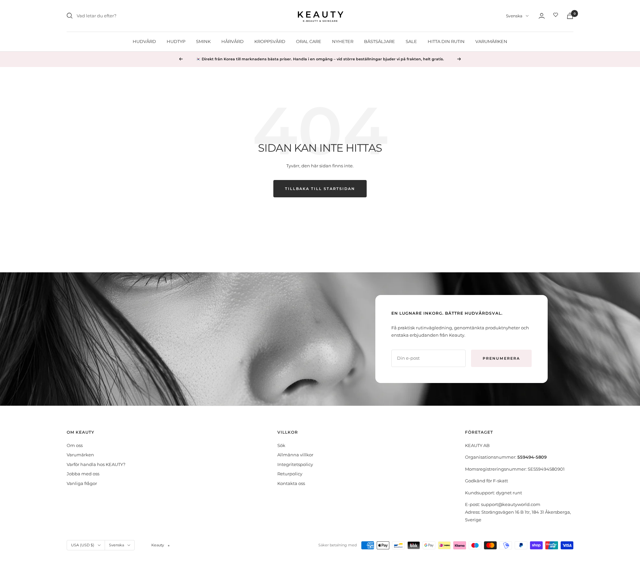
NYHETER (342, 41)
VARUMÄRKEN (491, 41)
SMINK (203, 41)
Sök (281, 445)
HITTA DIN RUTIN (446, 41)
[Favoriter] (556, 16)
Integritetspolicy (295, 464)
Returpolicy (289, 473)
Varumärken (80, 454)
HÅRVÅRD (232, 41)
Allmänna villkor (295, 454)
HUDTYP (176, 41)
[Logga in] (542, 16)
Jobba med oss (83, 473)
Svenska (514, 15)
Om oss (75, 445)
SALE (411, 41)
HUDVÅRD (144, 41)
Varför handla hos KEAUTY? (96, 464)
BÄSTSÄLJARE (379, 41)
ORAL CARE (308, 41)
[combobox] (127, 16)
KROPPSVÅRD (269, 41)
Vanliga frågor (82, 483)
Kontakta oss (291, 483)
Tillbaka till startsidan (320, 188)
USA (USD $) (82, 545)
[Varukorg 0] (570, 16)
